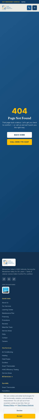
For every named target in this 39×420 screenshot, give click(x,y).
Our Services (6, 306)
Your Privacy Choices (25, 405)
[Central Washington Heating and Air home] (7, 7)
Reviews (5, 324)
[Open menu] (34, 7)
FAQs (4, 334)
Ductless (5, 362)
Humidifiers (6, 391)
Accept (19, 416)
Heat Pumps (6, 359)
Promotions (6, 320)
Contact (4, 338)
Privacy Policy (9, 405)
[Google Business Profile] (14, 279)
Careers (5, 341)
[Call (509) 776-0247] (29, 7)
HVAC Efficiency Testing (10, 369)
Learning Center (7, 310)
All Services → (7, 376)
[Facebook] (4, 279)
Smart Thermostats (8, 366)
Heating (4, 355)
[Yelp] (9, 279)
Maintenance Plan (8, 313)
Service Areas (7, 331)
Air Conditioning (7, 352)
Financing (5, 317)
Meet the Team (7, 327)
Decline (19, 410)
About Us (5, 302)
